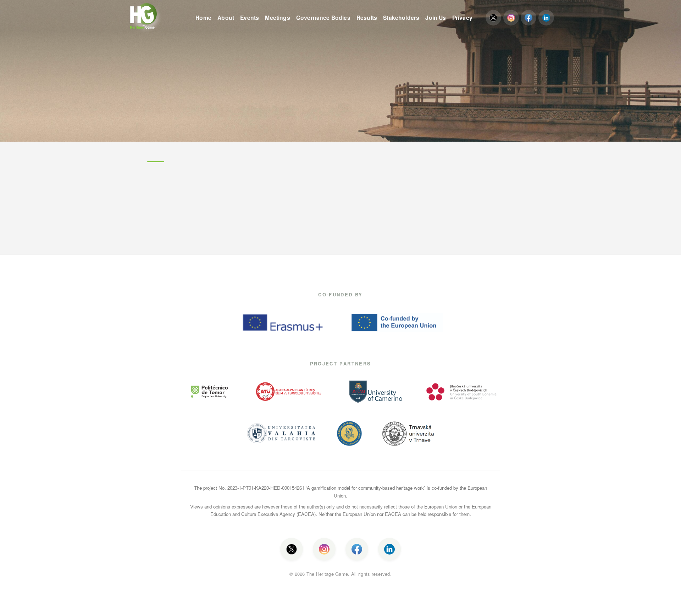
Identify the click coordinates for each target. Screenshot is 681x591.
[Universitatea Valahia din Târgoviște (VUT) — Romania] (281, 433)
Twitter (493, 17)
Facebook (528, 17)
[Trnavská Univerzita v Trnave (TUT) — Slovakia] (408, 433)
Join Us (435, 17)
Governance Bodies (323, 17)
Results (366, 17)
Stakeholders (401, 17)
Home (203, 17)
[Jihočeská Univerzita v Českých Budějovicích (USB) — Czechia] (461, 391)
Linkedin (546, 17)
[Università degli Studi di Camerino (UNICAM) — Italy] (375, 391)
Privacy (462, 17)
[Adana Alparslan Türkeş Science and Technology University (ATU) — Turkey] (289, 391)
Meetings (277, 17)
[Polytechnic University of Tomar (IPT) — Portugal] (209, 391)
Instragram (511, 17)
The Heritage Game (158, 17)
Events (249, 17)
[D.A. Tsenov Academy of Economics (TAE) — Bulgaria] (349, 433)
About (225, 17)
